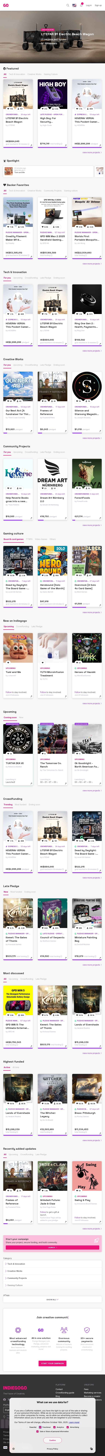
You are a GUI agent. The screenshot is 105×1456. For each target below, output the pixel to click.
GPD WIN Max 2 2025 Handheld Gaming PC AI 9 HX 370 (52, 240)
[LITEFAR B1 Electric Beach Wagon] (18, 94)
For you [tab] (7, 278)
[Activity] (81, 5)
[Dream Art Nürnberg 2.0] (52, 473)
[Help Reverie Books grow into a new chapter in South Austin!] (18, 473)
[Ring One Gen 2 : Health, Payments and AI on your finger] (87, 299)
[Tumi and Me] (18, 648)
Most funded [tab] (20, 804)
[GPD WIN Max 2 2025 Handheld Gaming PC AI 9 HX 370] (52, 212)
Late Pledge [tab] (45, 278)
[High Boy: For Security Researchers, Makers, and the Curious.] (52, 94)
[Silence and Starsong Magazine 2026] (87, 386)
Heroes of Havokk (85, 672)
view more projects (91, 152)
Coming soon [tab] (10, 717)
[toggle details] (32, 147)
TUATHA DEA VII (15, 763)
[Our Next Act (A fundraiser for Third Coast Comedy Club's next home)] (18, 386)
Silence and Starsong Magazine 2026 (86, 414)
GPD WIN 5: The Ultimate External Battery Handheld (16, 1028)
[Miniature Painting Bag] (87, 913)
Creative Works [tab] (34, 74)
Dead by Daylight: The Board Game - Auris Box (16, 588)
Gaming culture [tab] (71, 190)
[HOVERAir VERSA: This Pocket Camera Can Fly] (87, 94)
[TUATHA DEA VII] (18, 739)
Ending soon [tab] (59, 278)
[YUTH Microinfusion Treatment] (52, 648)
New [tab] (21, 717)
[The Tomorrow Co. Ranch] (52, 739)
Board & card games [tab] (14, 539)
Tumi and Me (13, 672)
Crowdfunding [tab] (31, 278)
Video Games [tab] (41, 539)
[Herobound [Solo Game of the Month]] (52, 561)
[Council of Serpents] (52, 913)
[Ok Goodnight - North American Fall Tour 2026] (87, 739)
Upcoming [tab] (17, 278)
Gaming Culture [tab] (51, 74)
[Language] (74, 5)
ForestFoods (82, 497)
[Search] (68, 5)
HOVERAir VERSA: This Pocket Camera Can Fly (87, 122)
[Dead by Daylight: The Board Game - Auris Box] (18, 561)
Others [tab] (53, 539)
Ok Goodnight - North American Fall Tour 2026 (86, 767)
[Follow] (8, 663)
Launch (51, 1247)
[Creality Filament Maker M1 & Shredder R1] (18, 212)
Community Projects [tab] (53, 190)
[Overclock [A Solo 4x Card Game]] (87, 561)
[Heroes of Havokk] (87, 648)
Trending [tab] (8, 804)
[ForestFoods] (87, 473)
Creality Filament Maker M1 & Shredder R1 (16, 240)
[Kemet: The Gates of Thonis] (18, 913)
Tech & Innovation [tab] (17, 74)
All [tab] (5, 74)
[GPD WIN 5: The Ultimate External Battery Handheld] (18, 1000)
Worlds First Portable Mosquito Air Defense (86, 240)
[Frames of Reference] (52, 386)
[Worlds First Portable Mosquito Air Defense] (87, 212)
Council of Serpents (52, 937)
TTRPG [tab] (29, 539)
